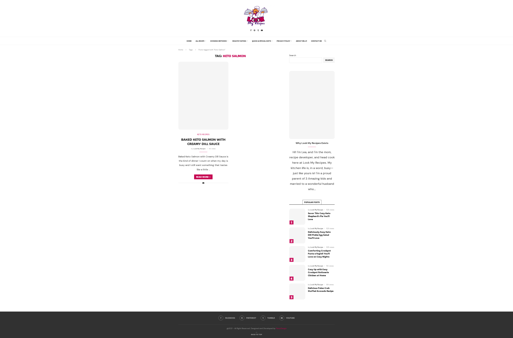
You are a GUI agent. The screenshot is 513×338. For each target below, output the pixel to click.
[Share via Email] (203, 183)
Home (189, 41)
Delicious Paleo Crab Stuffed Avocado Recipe (320, 289)
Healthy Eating (239, 41)
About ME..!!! (301, 41)
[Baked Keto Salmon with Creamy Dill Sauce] (203, 96)
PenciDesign (281, 328)
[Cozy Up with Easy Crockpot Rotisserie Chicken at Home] (297, 273)
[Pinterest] (254, 30)
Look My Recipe (199, 149)
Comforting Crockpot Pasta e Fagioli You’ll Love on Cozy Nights (319, 253)
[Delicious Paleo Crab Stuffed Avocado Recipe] (297, 291)
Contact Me (316, 41)
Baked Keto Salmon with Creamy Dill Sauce (203, 141)
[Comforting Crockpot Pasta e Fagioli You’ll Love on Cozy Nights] (297, 254)
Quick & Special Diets (261, 41)
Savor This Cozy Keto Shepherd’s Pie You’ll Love (319, 216)
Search (292, 55)
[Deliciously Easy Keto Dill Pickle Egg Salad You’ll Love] (297, 235)
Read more (202, 176)
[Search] (325, 41)
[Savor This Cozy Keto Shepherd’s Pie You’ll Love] (297, 217)
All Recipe (200, 41)
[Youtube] (262, 30)
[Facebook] (250, 30)
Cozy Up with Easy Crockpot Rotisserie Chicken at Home (318, 272)
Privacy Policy (283, 41)
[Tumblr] (258, 30)
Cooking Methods (218, 41)
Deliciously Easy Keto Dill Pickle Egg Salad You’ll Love (319, 234)
